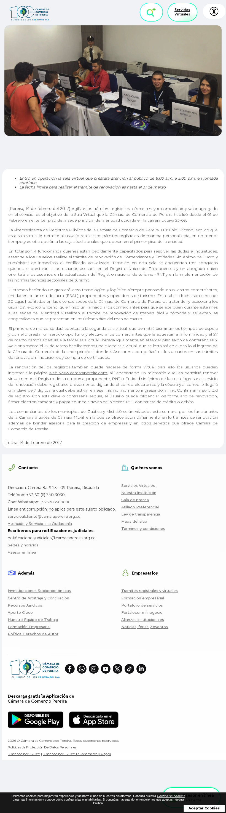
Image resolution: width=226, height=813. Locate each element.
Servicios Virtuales (182, 12)
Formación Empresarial (29, 627)
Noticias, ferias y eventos (144, 627)
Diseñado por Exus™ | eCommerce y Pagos (77, 754)
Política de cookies (171, 796)
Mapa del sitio (134, 521)
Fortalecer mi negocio (142, 612)
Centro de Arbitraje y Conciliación (38, 598)
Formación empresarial (142, 598)
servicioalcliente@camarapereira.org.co (44, 516)
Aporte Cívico (20, 612)
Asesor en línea (22, 552)
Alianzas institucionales (142, 619)
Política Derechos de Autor (33, 634)
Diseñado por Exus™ (24, 754)
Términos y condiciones (143, 528)
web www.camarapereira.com (78, 372)
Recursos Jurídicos (25, 605)
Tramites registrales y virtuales (149, 590)
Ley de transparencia (140, 514)
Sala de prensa (135, 500)
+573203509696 (55, 502)
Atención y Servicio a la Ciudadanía (40, 523)
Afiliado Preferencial (140, 507)
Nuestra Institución (138, 492)
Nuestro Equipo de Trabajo (33, 619)
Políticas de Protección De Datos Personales (42, 747)
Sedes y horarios (23, 545)
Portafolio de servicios (142, 605)
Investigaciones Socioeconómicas (39, 590)
